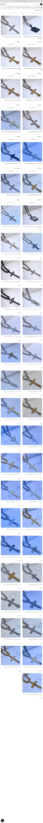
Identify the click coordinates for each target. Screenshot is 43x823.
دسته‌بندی (21, 12)
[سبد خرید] (1, 4)
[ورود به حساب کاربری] (4, 4)
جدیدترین (38, 12)
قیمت (27, 12)
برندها (33, 12)
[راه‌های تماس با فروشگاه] (2, 820)
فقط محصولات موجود (13, 12)
